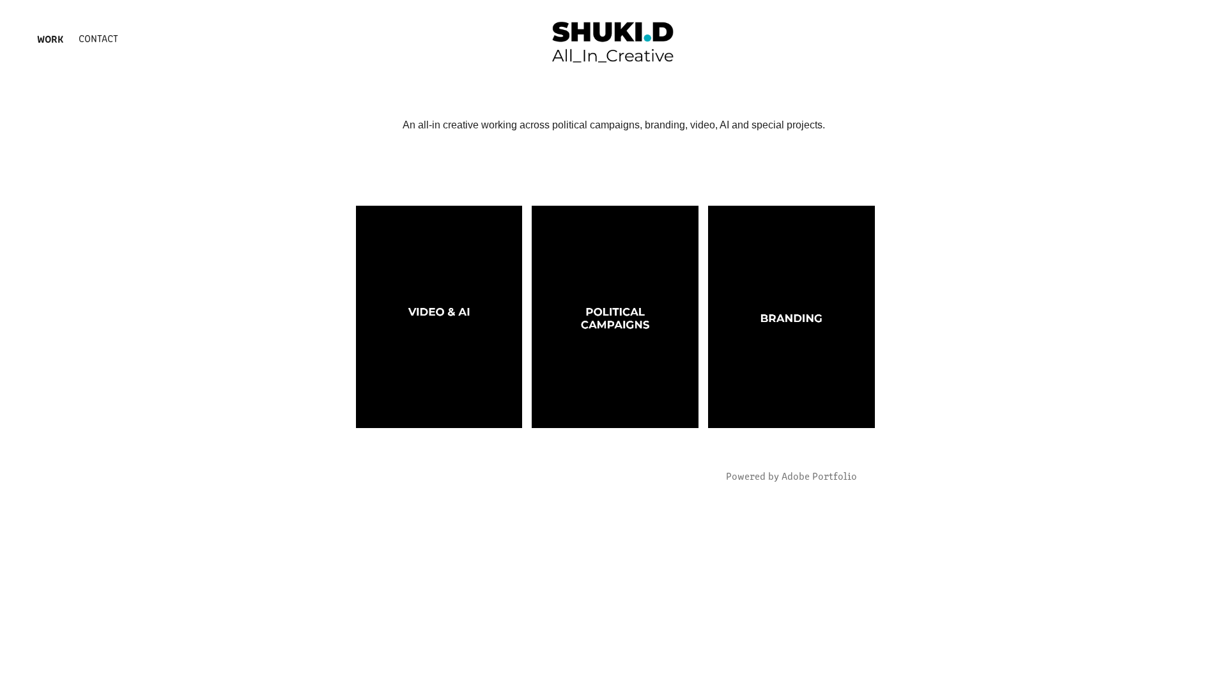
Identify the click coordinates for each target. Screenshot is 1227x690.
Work (50, 38)
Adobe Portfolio (819, 475)
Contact (98, 38)
